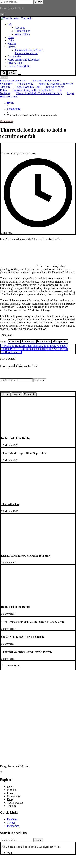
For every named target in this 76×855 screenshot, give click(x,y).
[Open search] (4, 72)
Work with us (22, 34)
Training (11, 805)
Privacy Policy (16, 62)
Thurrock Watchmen (26, 53)
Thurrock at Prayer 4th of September (32, 90)
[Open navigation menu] (19, 74)
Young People (15, 802)
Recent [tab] (5, 394)
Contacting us (22, 30)
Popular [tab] (17, 394)
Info (10, 24)
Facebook (30, 341)
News (11, 37)
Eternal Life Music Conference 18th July (39, 93)
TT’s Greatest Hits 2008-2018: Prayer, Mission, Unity (32, 621)
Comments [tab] (29, 394)
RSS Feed (6, 852)
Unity (11, 40)
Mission (12, 43)
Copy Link (61, 341)
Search (38, 2)
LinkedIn (45, 341)
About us (20, 27)
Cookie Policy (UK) (19, 65)
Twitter (15, 341)
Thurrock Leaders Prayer (29, 49)
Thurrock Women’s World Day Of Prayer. (26, 651)
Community (14, 56)
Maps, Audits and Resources (23, 59)
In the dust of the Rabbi (13, 80)
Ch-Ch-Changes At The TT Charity (22, 636)
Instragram (13, 825)
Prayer (11, 46)
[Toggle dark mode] (12, 72)
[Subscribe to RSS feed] (1, 772)
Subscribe (40, 380)
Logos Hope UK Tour (27, 86)
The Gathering (25, 83)
